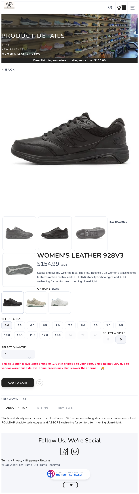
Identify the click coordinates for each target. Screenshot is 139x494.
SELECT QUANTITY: (14, 347)
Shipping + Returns (37, 461)
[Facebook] (64, 451)
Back (9, 70)
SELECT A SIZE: (11, 319)
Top (70, 484)
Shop (5, 45)
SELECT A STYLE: (114, 333)
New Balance (12, 49)
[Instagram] (75, 451)
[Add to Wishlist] (39, 382)
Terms (5, 461)
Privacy (17, 461)
